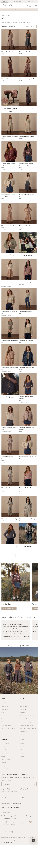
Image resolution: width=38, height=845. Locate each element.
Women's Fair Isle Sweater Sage (26, 340)
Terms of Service (13, 791)
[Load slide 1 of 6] (30, 613)
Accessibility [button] (4, 837)
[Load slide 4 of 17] (22, 642)
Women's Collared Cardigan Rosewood (25, 283)
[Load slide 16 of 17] (35, 642)
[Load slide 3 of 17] (20, 642)
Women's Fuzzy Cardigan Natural (9, 282)
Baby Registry (24, 731)
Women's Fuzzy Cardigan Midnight (9, 546)
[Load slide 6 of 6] (36, 613)
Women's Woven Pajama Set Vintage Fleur (9, 489)
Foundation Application (26, 725)
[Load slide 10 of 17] (28, 642)
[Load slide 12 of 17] (30, 642)
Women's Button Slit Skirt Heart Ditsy (26, 196)
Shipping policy (14, 840)
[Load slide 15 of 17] (34, 642)
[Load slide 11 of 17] (29, 642)
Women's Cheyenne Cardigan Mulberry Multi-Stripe (26, 165)
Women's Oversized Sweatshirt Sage (27, 519)
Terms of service (5, 840)
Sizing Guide (5, 765)
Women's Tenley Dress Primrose (8, 52)
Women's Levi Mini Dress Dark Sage (9, 340)
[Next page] (22, 555)
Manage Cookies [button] (13, 837)
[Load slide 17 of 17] (36, 642)
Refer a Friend (5, 759)
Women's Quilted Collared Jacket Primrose (26, 428)
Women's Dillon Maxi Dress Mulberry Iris (7, 80)
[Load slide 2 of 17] (19, 642)
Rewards (3, 762)
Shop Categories (6, 725)
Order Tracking (5, 750)
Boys (2, 715)
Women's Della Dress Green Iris (26, 136)
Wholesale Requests (25, 719)
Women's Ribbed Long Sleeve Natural (9, 427)
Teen (2, 719)
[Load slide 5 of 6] (35, 613)
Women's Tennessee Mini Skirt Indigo (27, 457)
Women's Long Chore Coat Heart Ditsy (26, 368)
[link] (15, 555)
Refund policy (21, 837)
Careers (22, 734)
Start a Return (5, 753)
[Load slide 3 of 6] (33, 613)
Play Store (16, 807)
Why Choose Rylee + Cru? (27, 715)
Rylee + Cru (9, 842)
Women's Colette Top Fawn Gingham (9, 367)
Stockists (22, 712)
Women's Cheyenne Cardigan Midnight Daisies (8, 196)
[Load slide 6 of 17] (24, 642)
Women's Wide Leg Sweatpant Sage (9, 519)
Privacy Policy (4, 791)
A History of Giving (25, 722)
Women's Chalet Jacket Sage (7, 255)
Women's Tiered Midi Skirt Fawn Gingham (26, 227)
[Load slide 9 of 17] (27, 642)
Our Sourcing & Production (28, 728)
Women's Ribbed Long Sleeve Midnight (26, 397)
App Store (6, 807)
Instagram (23, 746)
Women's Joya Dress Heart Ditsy (26, 52)
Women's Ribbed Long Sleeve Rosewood (26, 489)
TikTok (21, 750)
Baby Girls (4, 706)
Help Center (5, 743)
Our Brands (23, 706)
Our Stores (23, 709)
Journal (22, 703)
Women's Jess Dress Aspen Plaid (26, 79)
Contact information (24, 840)
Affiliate (3, 756)
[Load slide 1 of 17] (18, 642)
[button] (36, 5)
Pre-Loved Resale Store (8, 728)
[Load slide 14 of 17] (33, 642)
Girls (2, 712)
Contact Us (4, 768)
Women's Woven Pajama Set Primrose (7, 458)
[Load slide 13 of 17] (31, 642)
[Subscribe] (34, 784)
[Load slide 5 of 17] (23, 642)
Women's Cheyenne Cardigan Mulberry (8, 165)
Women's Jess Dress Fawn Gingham (9, 226)
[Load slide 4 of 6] (34, 613)
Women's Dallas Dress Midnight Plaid (27, 108)
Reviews (22, 743)
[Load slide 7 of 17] (25, 642)
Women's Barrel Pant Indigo (25, 311)
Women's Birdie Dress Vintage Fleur (9, 136)
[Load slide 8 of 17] (26, 642)
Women (3, 722)
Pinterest (22, 756)
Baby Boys (4, 709)
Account (3, 746)
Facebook (22, 753)
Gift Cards (4, 703)
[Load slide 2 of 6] (31, 613)
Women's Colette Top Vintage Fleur (9, 311)
